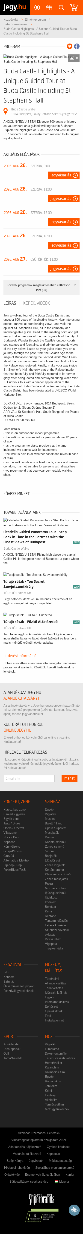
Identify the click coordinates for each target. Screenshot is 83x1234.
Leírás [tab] (9, 303)
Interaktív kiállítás (57, 1002)
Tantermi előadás (56, 920)
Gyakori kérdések (58, 1147)
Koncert (8, 977)
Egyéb (49, 809)
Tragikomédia (54, 948)
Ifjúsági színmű (55, 893)
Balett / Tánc (53, 823)
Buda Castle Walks (16, 548)
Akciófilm (51, 1100)
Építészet (51, 1006)
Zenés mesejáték (56, 879)
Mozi (49, 1036)
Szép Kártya (15, 1160)
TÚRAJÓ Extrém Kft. (17, 593)
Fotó (48, 1016)
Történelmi (52, 978)
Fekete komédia (55, 925)
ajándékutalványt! (22, 698)
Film (6, 972)
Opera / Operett (13, 828)
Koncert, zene (16, 801)
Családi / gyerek (14, 814)
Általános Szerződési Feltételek (39, 1133)
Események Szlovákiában (42, 1174)
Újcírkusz (51, 897)
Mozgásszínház (55, 888)
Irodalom (50, 902)
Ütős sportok (12, 1049)
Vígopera (51, 944)
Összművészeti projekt (18, 986)
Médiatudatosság (60, 1160)
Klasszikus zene (14, 809)
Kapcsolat (53, 1154)
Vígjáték (50, 814)
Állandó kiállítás (55, 983)
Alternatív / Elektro (16, 860)
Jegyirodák (36, 1160)
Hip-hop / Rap (12, 865)
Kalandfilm (52, 1067)
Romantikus (53, 1081)
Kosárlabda (10, 1044)
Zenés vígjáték (55, 865)
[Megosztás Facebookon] (77, 46)
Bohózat (50, 906)
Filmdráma (52, 1049)
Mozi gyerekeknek (57, 1109)
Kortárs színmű (55, 842)
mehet (69, 778)
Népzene (9, 842)
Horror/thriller (53, 1063)
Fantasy (50, 1095)
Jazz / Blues (11, 823)
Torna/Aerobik (12, 1058)
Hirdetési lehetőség (17, 1167)
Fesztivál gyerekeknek (18, 991)
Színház (52, 801)
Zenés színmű (54, 846)
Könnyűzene (11, 846)
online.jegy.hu (17, 730)
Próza (49, 883)
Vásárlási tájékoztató (27, 1154)
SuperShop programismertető (54, 1167)
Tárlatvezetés (54, 988)
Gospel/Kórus (12, 851)
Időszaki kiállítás (56, 992)
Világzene (10, 832)
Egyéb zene (11, 819)
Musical (50, 819)
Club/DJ (8, 856)
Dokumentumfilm (56, 1053)
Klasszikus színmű (58, 874)
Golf (6, 1053)
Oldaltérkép (12, 1174)
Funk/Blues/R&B (14, 869)
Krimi (48, 911)
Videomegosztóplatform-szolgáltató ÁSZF (39, 1140)
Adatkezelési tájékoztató (24, 1147)
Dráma (49, 837)
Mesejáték (52, 832)
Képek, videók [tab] (36, 303)
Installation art (54, 1020)
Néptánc (50, 916)
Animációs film (55, 1072)
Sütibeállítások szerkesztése (28, 1181)
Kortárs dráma (54, 869)
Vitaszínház (53, 939)
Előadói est (52, 860)
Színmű (50, 851)
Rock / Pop (10, 837)
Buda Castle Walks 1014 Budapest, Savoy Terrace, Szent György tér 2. (44, 112)
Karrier (69, 1174)
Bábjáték (51, 856)
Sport (9, 1036)
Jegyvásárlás (60, 175)
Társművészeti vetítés (60, 1058)
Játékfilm (51, 1086)
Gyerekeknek (54, 1011)
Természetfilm (54, 1104)
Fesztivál (12, 964)
